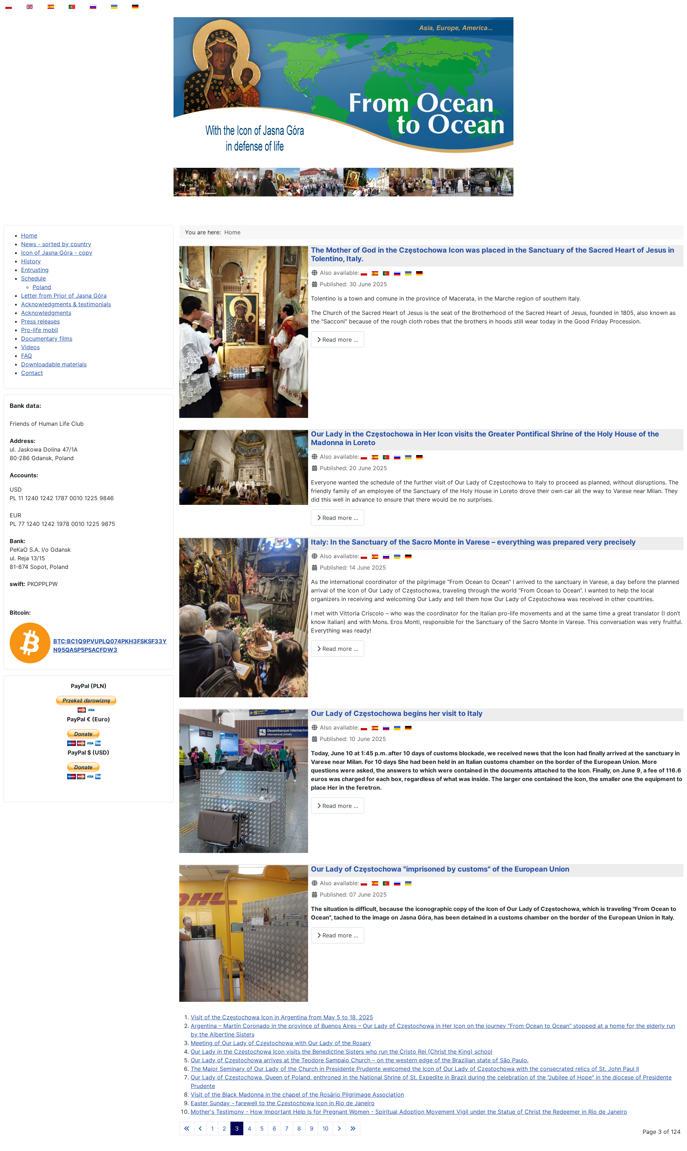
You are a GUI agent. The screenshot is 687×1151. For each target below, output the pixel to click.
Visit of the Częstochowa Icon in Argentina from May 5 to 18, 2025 (282, 1017)
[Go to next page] (339, 1128)
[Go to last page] (352, 1128)
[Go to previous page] (200, 1128)
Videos (30, 347)
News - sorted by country (56, 244)
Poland (42, 287)
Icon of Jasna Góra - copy (56, 252)
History (31, 261)
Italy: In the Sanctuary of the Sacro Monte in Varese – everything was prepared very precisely (473, 542)
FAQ (26, 355)
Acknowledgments (46, 312)
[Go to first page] (186, 1128)
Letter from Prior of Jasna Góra (64, 295)
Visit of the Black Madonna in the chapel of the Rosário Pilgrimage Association (297, 1094)
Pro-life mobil (39, 329)
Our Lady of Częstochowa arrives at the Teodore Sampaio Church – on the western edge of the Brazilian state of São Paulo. (359, 1060)
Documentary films (46, 338)
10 (325, 1128)
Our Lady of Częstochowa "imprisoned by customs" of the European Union (440, 869)
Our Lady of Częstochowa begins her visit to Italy (397, 713)
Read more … (339, 339)
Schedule (33, 278)
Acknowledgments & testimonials (66, 304)
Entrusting (35, 269)
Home (29, 235)
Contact (32, 372)
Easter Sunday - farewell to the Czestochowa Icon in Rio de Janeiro (283, 1103)
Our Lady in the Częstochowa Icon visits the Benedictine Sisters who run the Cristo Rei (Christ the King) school (341, 1051)
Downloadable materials (54, 364)
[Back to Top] (676, 1127)
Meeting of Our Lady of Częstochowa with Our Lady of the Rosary (281, 1043)
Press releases (40, 321)
